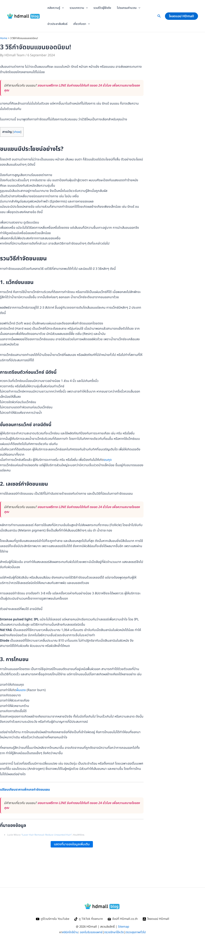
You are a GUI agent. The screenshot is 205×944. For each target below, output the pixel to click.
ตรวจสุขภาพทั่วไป (136, 932)
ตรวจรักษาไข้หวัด (114, 932)
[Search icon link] (159, 17)
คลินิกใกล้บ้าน (70, 932)
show (17, 132)
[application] (62, 8)
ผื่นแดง (21, 690)
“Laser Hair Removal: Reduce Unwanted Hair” (46, 835)
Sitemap (123, 926)
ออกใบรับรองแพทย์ (91, 932)
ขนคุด (108, 459)
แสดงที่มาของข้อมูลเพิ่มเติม (72, 844)
